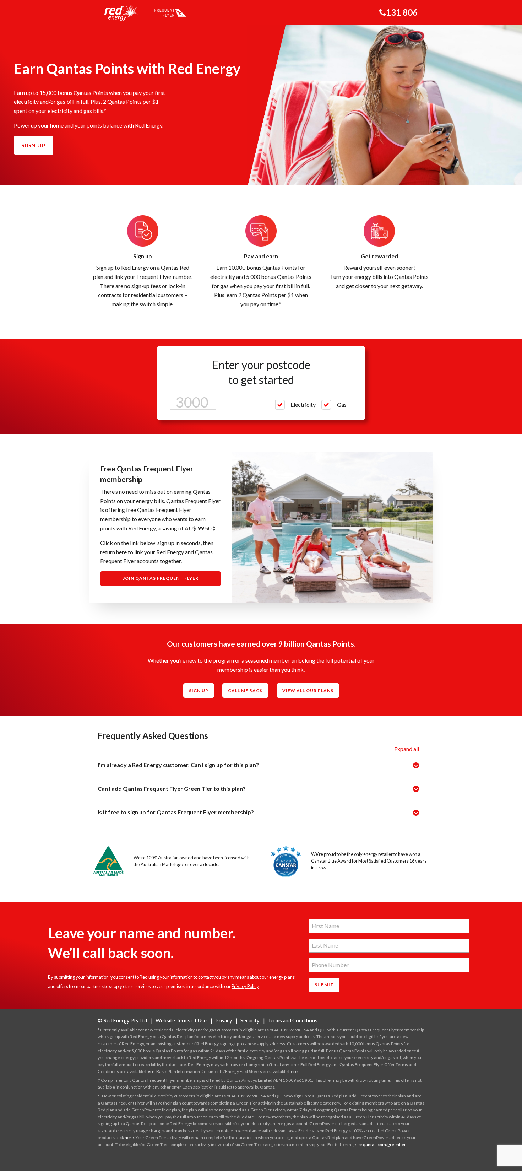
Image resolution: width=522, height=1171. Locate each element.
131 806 (402, 12)
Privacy (223, 1021)
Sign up (33, 145)
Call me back (245, 690)
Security (249, 1021)
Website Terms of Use (181, 1021)
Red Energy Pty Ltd (122, 1021)
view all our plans (307, 690)
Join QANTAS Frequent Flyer (161, 578)
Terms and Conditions (292, 1021)
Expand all (406, 748)
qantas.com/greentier (384, 1144)
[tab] (261, 765)
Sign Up (198, 690)
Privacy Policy (245, 986)
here (149, 1071)
